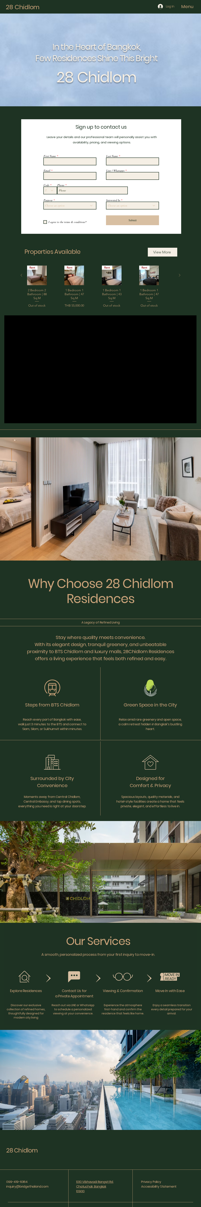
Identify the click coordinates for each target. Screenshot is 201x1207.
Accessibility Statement (158, 1186)
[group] (100, 286)
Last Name (112, 156)
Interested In (113, 200)
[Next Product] (179, 275)
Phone (60, 185)
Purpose (48, 200)
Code (46, 185)
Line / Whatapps (115, 170)
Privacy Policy (151, 1182)
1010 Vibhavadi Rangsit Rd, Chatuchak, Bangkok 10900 (95, 1186)
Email (47, 170)
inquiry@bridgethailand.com (27, 1186)
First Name (50, 156)
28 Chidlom (22, 7)
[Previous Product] (21, 275)
